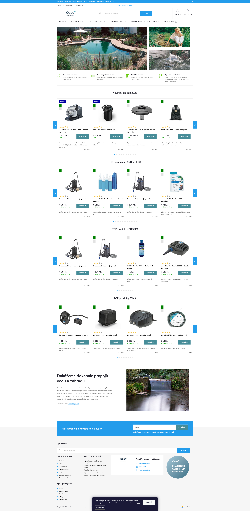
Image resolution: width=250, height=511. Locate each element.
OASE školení (79, 6)
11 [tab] (132, 154)
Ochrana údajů (63, 478)
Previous (55, 125)
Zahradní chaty (63, 499)
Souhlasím (149, 502)
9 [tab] (128, 154)
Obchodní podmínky (65, 475)
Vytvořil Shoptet (188, 507)
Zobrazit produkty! (108, 1)
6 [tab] (123, 154)
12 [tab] (133, 154)
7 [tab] (124, 221)
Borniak (61, 488)
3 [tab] (117, 154)
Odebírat (181, 427)
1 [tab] (114, 154)
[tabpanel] (74, 125)
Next (195, 125)
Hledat (146, 13)
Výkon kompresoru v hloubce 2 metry (95, 473)
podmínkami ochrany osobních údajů (163, 432)
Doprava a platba (64, 469)
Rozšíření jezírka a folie (91, 470)
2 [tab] (116, 154)
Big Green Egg (63, 491)
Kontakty (59, 6)
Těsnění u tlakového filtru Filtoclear (94, 475)
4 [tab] (119, 154)
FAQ (60, 472)
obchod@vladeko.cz (145, 463)
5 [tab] (121, 154)
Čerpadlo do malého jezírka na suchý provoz (95, 466)
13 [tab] (135, 154)
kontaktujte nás (73, 404)
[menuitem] (63, 22)
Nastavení (100, 508)
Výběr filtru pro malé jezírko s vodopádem (93, 462)
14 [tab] (136, 221)
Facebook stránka (144, 470)
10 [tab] (130, 154)
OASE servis (68, 6)
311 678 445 (143, 467)
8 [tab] (126, 154)
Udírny (61, 497)
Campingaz (62, 494)
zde (138, 503)
